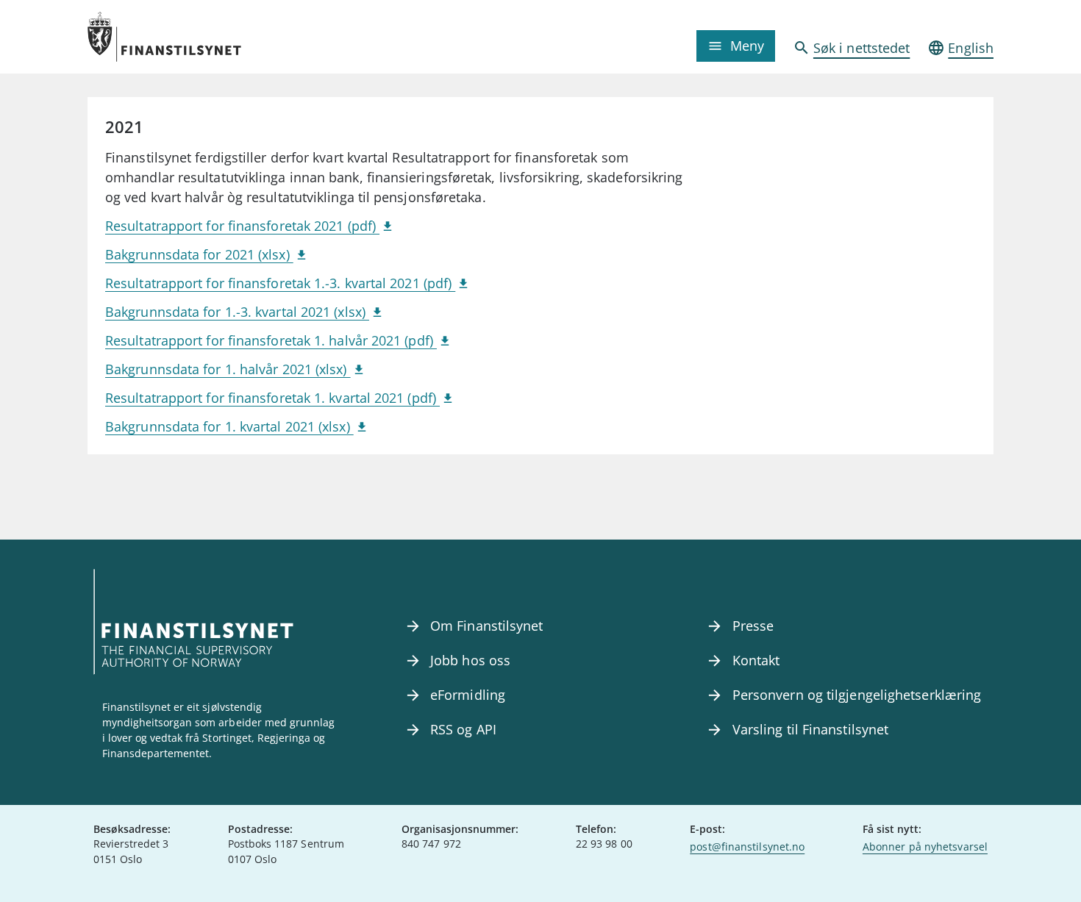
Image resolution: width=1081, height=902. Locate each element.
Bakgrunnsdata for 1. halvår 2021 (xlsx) (228, 369)
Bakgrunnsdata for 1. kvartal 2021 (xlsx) (229, 426)
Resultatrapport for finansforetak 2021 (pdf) (242, 226)
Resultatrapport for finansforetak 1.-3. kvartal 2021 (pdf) (280, 283)
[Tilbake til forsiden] (201, 37)
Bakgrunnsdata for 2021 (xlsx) (199, 254)
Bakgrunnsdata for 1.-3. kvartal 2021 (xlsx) (237, 312)
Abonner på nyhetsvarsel (925, 846)
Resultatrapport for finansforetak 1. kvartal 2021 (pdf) (272, 398)
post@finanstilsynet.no (747, 846)
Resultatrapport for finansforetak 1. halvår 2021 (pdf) (271, 340)
